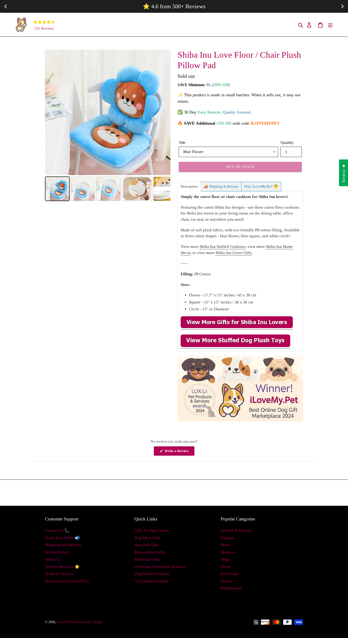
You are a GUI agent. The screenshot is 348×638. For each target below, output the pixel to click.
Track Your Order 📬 (62, 538)
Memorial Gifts (147, 559)
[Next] (163, 112)
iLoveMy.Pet (65, 622)
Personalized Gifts (149, 552)
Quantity (287, 143)
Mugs (225, 559)
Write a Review (179, 452)
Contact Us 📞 (57, 530)
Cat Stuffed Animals (151, 581)
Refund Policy (57, 552)
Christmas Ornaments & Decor (160, 566)
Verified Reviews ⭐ (62, 566)
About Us (53, 559)
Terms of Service (59, 574)
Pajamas (227, 538)
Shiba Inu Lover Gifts (233, 253)
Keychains (229, 574)
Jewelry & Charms (236, 530)
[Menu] (330, 24)
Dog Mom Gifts (147, 538)
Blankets (228, 552)
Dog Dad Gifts (146, 545)
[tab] (189, 186)
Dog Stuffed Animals (152, 574)
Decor (226, 566)
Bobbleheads (231, 588)
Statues (227, 581)
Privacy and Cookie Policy (67, 581)
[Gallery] (107, 126)
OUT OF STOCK (240, 167)
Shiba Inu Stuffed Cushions (222, 246)
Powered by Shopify (89, 622)
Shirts (225, 545)
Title (182, 143)
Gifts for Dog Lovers (151, 530)
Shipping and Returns (63, 545)
